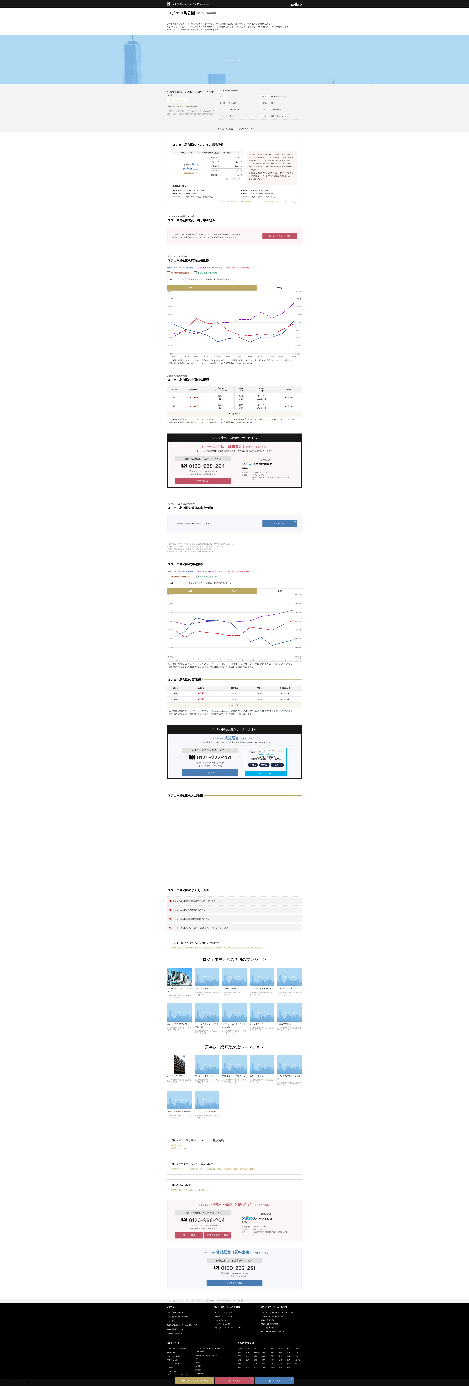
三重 (263, 1367)
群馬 (247, 1360)
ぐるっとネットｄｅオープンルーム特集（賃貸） (277, 1312)
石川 (255, 1364)
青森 (239, 1352)
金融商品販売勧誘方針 (174, 1333)
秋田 (239, 1364)
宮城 (239, 1360)
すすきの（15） (177, 1190)
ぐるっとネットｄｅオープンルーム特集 (227, 1328)
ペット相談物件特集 (267, 1328)
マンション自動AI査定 (174, 1356)
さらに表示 (233, 414)
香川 (288, 1348)
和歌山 (273, 1367)
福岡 (288, 1360)
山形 (239, 1367)
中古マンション (172, 1360)
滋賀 (272, 1348)
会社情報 (198, 1366)
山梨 (263, 1348)
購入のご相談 (189, 1235)
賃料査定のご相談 (234, 1283)
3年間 (234, 287)
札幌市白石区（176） (196, 1169)
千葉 (247, 1367)
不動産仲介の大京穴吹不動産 (176, 1348)
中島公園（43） (191, 1190)
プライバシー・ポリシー (175, 1312)
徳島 (280, 1367)
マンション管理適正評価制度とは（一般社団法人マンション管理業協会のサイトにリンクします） (256, 202)
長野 (263, 1352)
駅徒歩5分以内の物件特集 (269, 1324)
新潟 (255, 1356)
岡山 (280, 1356)
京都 (272, 1352)
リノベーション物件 (174, 1364)
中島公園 (183, 106)
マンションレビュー (219, 360)
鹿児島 (297, 1360)
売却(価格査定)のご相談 (217, 1235)
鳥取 (280, 1348)
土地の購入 (171, 1367)
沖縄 (296, 1364)
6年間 (279, 288)
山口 (280, 1364)
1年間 (189, 287)
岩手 (239, 1356)
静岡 (263, 1360)
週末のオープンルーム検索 (223, 1316)
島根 (280, 1352)
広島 (280, 1360)
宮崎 (296, 1356)
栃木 (247, 1356)
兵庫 (272, 1360)
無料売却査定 (203, 481)
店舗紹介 (198, 1362)
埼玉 (247, 1364)
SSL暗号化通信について (175, 1329)
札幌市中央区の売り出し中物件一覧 (208, 948)
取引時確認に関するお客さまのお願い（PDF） (182, 1325)
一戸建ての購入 (172, 1371)
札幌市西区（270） (247, 1169)
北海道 (240, 1348)
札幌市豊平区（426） (214, 1169)
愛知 (263, 1364)
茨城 (247, 1352)
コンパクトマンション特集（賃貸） (273, 1316)
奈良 (272, 1364)
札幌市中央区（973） (179, 1145)
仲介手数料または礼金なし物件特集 (273, 1331)
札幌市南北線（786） (179, 1148)
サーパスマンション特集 (222, 1324)
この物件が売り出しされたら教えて (194, 1381)
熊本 (296, 1348)
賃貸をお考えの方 (246, 129)
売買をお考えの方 (225, 129)
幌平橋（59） (204, 1190)
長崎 (288, 1367)
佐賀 (288, 1364)
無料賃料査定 (210, 772)
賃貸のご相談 (279, 523)
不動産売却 (171, 1352)
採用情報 (198, 1370)
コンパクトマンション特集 (223, 1312)
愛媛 (288, 1352)
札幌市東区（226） (178, 1169)
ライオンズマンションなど (223, 1320)
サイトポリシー (172, 1321)
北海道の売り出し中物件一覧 (182, 948)
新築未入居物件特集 (267, 1320)
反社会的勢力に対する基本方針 (177, 1317)
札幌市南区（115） (231, 1169)
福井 (255, 1367)
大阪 (272, 1356)
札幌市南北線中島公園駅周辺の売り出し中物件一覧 (243, 948)
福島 (247, 1348)
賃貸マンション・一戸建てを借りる (179, 1375)
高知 (288, 1356)
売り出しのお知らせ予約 (279, 236)
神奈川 (256, 1352)
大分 (296, 1352)
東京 (255, 1348)
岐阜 (263, 1356)
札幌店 (245, 467)
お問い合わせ (199, 1374)
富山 (255, 1360)
